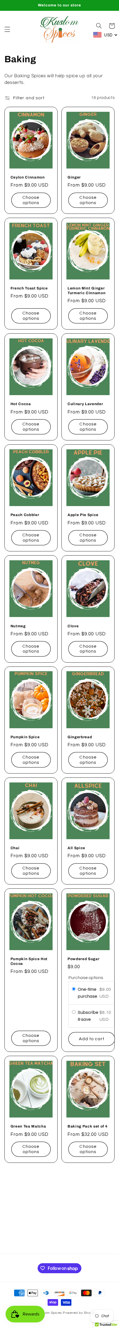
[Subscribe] (101, 1247)
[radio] (74, 989)
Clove (73, 626)
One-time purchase (87, 993)
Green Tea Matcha (28, 1126)
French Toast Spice (29, 288)
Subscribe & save (88, 1016)
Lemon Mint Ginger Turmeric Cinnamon (86, 290)
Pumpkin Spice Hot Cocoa (29, 961)
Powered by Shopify (79, 1312)
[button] (7, 29)
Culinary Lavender (85, 404)
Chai (15, 848)
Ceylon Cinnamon (28, 177)
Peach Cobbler (25, 515)
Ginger (74, 177)
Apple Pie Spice (83, 515)
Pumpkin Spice (25, 737)
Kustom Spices (49, 1312)
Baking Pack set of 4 (87, 1126)
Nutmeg (18, 626)
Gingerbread (80, 737)
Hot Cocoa (21, 404)
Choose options (30, 200)
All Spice (76, 848)
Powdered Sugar (83, 959)
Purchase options (85, 977)
